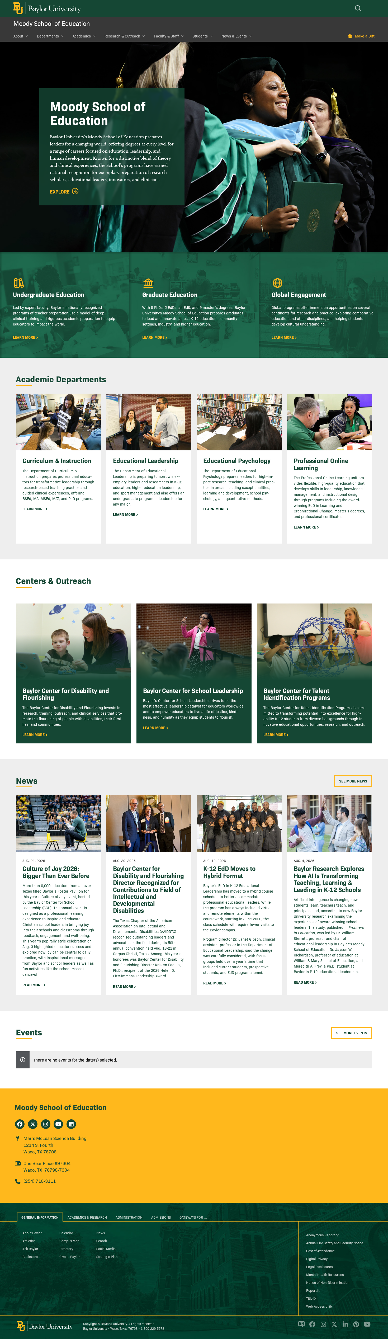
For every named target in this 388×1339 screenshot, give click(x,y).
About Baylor (32, 1232)
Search (101, 1240)
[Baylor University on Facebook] (311, 1326)
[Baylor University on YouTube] (366, 1326)
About (18, 36)
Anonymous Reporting (322, 1234)
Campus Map (69, 1240)
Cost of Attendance (320, 1250)
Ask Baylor (30, 1248)
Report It (312, 1290)
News (100, 1232)
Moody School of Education (51, 23)
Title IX (311, 1298)
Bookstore (30, 1256)
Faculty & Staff (166, 36)
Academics (82, 36)
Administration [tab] (129, 1217)
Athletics (28, 1240)
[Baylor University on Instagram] (322, 1326)
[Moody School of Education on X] (32, 1124)
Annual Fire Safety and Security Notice (334, 1242)
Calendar (66, 1232)
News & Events (234, 36)
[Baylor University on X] (333, 1326)
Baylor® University (114, 1323)
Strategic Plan (106, 1256)
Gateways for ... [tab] (193, 1217)
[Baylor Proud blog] (300, 1326)
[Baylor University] (46, 8)
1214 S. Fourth (38, 1145)
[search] (359, 8)
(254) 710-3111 (39, 1181)
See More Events (351, 1032)
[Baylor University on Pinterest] (355, 1326)
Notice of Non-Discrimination (327, 1282)
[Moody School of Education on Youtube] (58, 1124)
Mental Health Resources (325, 1274)
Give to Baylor (69, 1256)
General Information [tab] (40, 1217)
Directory (66, 1248)
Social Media (106, 1248)
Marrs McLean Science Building (55, 1138)
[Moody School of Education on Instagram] (45, 1124)
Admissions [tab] (161, 1217)
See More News (353, 781)
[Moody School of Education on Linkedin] (71, 1124)
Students (200, 36)
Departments (48, 36)
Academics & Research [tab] (87, 1217)
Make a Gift (365, 36)
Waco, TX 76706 (39, 1151)
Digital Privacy (317, 1258)
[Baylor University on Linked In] (344, 1326)
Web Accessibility (319, 1306)
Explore (60, 191)
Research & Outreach (122, 36)
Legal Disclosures (319, 1266)
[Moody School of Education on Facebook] (20, 1124)
